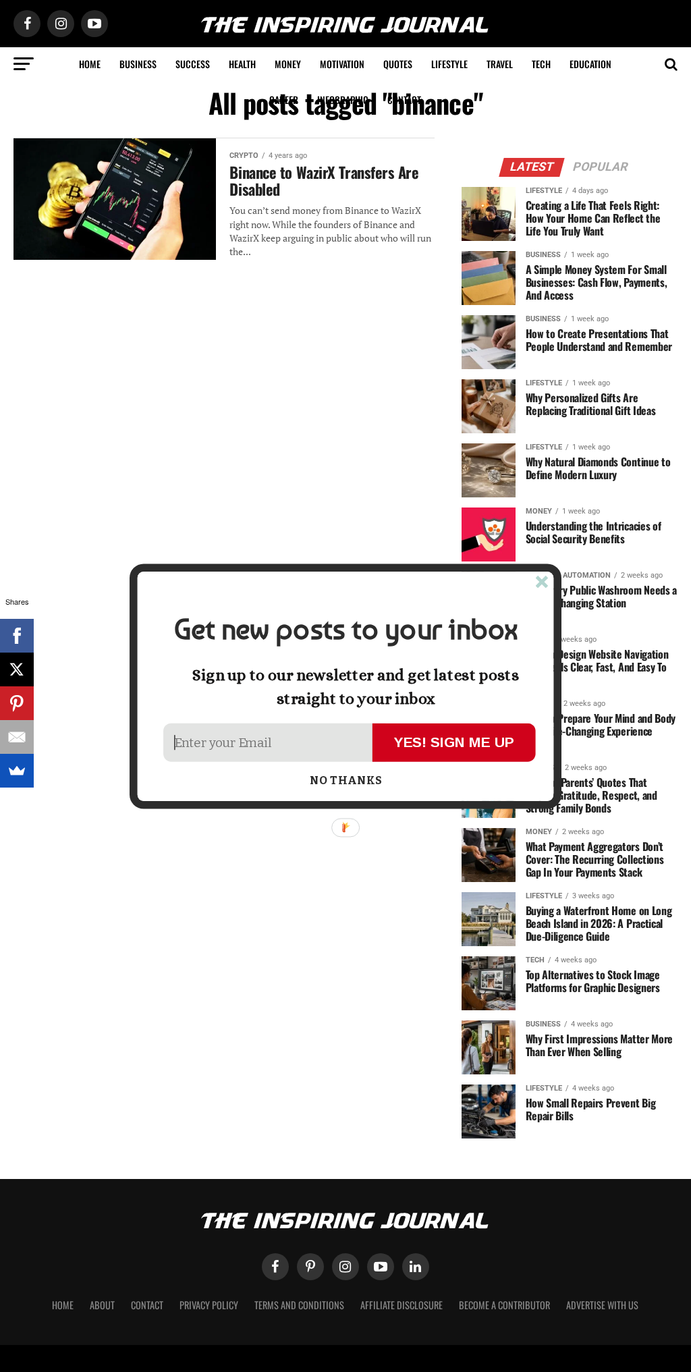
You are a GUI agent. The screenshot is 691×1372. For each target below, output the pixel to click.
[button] (345, 629)
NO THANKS (346, 781)
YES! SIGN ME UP (454, 741)
